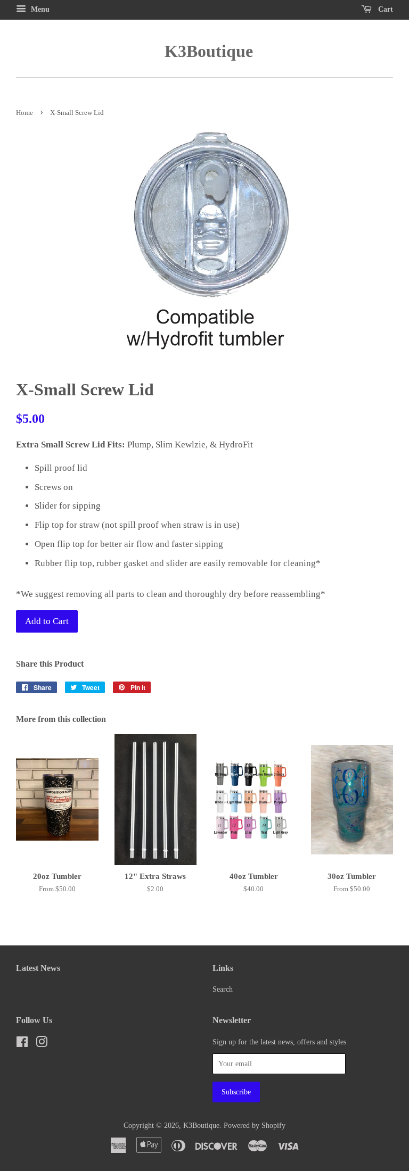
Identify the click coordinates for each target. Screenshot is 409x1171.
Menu (39, 9)
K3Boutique (204, 51)
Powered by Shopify (254, 1125)
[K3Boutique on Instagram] (41, 1044)
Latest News (38, 968)
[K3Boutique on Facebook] (22, 1044)
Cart (384, 9)
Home (24, 113)
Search (222, 989)
